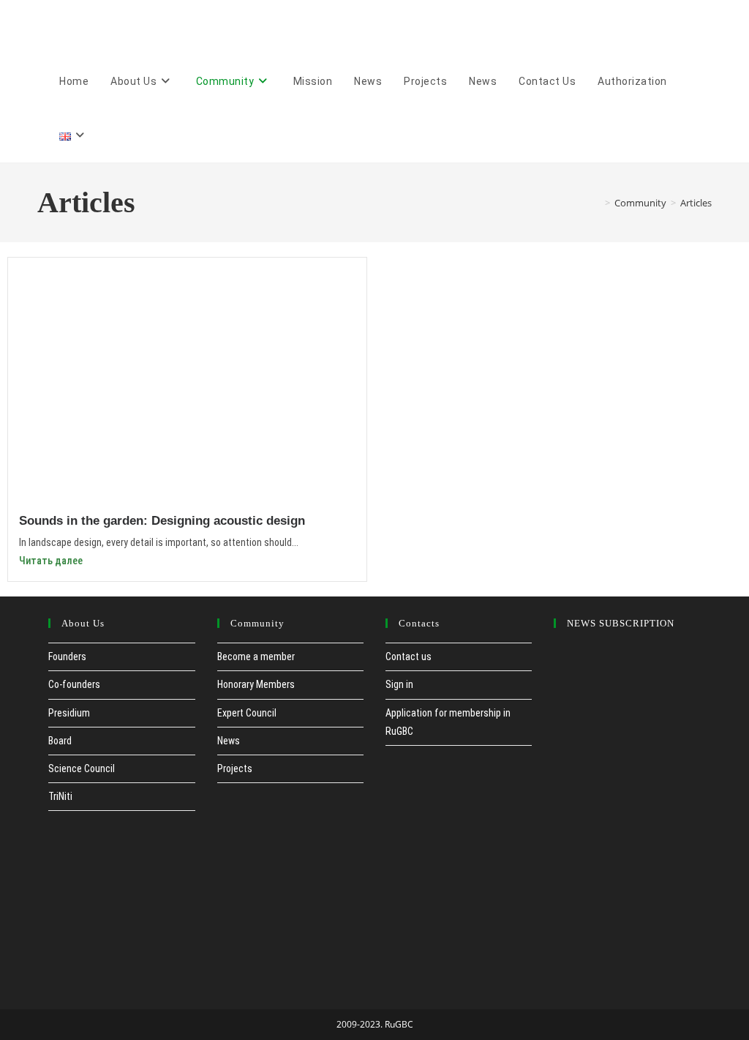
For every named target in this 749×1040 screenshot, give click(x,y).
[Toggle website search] (114, 135)
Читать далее (51, 560)
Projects (234, 768)
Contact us (408, 656)
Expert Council (246, 713)
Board (60, 741)
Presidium (69, 713)
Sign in (399, 684)
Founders (67, 656)
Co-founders (74, 684)
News (228, 741)
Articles (696, 202)
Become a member (256, 656)
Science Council (81, 768)
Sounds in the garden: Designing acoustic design (162, 521)
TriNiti (60, 796)
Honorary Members (256, 684)
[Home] (597, 202)
